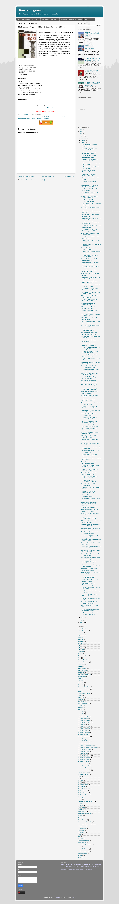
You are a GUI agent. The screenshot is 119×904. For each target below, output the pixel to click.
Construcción (81, 664)
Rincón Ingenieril (31, 10)
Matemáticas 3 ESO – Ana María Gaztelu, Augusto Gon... (90, 466)
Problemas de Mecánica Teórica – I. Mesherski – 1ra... (91, 278)
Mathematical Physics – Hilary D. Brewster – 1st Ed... (90, 248)
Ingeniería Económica (84, 726)
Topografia (81, 830)
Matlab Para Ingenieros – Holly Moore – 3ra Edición (89, 392)
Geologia (80, 699)
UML (79, 836)
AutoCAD (80, 639)
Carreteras (81, 647)
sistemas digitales (83, 853)
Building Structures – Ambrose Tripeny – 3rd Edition (89, 355)
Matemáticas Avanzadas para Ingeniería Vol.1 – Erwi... (89, 473)
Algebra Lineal (82, 628)
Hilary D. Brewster (29, 116)
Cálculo (80, 666)
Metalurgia (81, 797)
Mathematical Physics (60, 116)
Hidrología (80, 707)
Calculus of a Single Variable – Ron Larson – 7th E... (90, 322)
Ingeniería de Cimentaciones (86, 745)
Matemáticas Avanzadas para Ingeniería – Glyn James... (89, 455)
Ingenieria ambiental (83, 718)
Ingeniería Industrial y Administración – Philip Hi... (89, 481)
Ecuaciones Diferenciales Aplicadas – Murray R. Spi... (90, 348)
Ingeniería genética (83, 763)
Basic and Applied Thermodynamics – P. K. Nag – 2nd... (90, 285)
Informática (81, 712)
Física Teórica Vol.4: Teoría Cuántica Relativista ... (88, 156)
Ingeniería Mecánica (83, 741)
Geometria (81, 701)
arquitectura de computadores (87, 868)
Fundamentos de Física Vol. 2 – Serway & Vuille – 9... (89, 160)
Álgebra (80, 855)
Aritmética (80, 633)
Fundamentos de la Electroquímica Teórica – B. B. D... (90, 211)
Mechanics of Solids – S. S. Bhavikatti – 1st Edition (88, 562)
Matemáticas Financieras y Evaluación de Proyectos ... (89, 381)
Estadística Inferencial (84, 689)
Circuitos (80, 653)
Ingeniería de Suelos (83, 759)
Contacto (80, 19)
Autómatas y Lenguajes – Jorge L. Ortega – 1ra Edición (90, 528)
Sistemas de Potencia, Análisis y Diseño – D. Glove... (89, 374)
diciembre (84, 138)
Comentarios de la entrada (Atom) (35, 180)
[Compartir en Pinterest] (40, 114)
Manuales (80, 780)
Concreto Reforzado (83, 662)
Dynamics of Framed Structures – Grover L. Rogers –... (90, 469)
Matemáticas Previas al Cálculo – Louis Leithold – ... (90, 484)
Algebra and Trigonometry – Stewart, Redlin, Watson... (88, 344)
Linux (79, 776)
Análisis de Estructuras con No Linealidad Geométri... (89, 495)
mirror (53, 108)
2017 (81, 620)
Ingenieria (80, 714)
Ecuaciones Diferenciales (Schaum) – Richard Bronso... (90, 359)
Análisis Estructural (83, 630)
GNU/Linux (81, 697)
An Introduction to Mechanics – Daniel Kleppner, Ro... (89, 197)
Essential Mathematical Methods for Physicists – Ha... (90, 315)
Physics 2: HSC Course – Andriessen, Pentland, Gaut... (89, 171)
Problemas (81, 809)
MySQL (80, 799)
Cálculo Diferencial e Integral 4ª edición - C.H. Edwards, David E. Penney (93, 84)
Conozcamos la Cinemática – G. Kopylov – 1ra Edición (90, 186)
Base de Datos (82, 643)
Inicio (19, 19)
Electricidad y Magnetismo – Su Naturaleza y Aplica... (89, 193)
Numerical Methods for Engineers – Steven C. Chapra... (90, 573)
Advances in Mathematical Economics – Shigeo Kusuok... (90, 425)
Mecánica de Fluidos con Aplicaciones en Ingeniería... (89, 584)
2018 (81, 136)
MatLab (80, 782)
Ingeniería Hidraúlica (83, 734)
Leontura (58, 897)
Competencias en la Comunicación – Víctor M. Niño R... (90, 525)
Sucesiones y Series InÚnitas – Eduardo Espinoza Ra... (89, 422)
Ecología (80, 678)
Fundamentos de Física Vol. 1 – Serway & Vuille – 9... (89, 175)
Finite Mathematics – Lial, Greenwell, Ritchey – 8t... (88, 329)
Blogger (74, 897)
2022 (81, 129)
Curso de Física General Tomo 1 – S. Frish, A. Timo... (90, 215)
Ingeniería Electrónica (84, 728)
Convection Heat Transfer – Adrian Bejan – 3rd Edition (90, 551)
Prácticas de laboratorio (84, 813)
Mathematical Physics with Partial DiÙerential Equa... (90, 267)
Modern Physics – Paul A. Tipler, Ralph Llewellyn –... (89, 256)
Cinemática (81, 651)
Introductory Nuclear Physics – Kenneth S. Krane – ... (89, 414)
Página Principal (48, 176)
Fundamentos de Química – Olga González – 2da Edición (90, 613)
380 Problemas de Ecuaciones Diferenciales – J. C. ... (89, 396)
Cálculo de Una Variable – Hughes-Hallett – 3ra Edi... (90, 296)
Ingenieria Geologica (83, 716)
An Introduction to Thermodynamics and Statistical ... (90, 241)
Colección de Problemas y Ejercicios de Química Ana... (91, 521)
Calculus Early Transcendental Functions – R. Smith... (89, 429)
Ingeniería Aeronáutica (84, 720)
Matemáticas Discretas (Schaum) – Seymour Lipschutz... (90, 462)
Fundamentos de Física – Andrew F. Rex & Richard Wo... (91, 167)
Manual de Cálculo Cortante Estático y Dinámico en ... (91, 458)
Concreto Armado (82, 660)
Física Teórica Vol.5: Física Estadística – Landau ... (88, 200)
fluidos (79, 847)
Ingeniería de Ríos (83, 753)
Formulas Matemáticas (84, 693)
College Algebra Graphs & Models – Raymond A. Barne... (90, 436)
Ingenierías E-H (35, 19)
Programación (82, 811)
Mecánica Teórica (83, 790)
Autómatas (81, 641)
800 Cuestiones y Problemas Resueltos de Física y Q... (89, 506)
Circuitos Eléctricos (83, 655)
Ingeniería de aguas (83, 761)
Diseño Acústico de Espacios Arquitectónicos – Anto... (89, 152)
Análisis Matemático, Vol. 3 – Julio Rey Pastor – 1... (90, 451)
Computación (93, 866)
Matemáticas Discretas (84, 788)
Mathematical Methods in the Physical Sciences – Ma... (89, 366)
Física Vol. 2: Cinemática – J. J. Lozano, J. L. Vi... (89, 536)
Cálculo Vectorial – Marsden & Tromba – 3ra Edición (89, 307)
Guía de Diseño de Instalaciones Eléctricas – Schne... (90, 606)
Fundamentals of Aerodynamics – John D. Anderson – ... (90, 281)
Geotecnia (80, 705)
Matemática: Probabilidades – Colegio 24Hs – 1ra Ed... (89, 407)
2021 (81, 131)
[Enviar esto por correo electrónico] (33, 114)
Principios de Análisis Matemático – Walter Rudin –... (90, 340)
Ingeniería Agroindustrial (84, 722)
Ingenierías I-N (45, 19)
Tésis (79, 834)
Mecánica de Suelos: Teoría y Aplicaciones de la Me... (89, 576)
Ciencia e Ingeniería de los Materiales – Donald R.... (88, 304)
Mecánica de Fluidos (83, 795)
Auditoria (80, 637)
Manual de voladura (75, 868)
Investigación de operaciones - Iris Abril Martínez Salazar (91, 47)
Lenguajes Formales (83, 774)
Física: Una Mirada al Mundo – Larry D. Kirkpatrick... (89, 145)
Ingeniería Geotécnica (84, 732)
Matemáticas (64, 19)
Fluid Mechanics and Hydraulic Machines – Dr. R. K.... (89, 477)
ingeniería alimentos (83, 849)
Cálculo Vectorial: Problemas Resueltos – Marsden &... (89, 385)
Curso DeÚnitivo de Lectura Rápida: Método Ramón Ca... (91, 539)
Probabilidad (81, 807)
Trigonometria (81, 832)
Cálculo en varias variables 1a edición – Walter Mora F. (92, 59)
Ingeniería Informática (84, 736)
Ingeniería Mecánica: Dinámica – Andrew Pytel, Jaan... (90, 351)
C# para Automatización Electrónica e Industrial (91, 71)
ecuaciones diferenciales (84, 844)
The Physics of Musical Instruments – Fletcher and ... (90, 163)
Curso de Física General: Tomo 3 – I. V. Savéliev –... (90, 440)
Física (79, 695)
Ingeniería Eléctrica (83, 730)
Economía (80, 680)
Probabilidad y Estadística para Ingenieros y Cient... (89, 377)
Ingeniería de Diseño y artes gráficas (88, 747)
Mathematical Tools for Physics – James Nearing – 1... (90, 259)
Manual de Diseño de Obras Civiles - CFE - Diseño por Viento (92, 34)
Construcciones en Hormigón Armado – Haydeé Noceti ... (89, 503)
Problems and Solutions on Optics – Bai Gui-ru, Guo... (90, 219)
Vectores (80, 838)
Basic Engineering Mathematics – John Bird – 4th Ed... (90, 433)
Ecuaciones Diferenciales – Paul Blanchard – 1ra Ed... (89, 300)
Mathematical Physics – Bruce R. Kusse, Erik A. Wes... (90, 270)
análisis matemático (83, 840)
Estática (80, 691)
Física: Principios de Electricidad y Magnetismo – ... (90, 237)
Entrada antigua (68, 176)
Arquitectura (81, 635)
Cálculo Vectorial (82, 670)
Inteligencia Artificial (83, 772)
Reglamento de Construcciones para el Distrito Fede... (89, 569)
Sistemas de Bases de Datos (86, 824)
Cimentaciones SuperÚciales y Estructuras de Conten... (89, 532)
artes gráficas (89, 869)
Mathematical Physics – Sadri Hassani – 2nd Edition (89, 149)
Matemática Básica (83, 784)
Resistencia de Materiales (85, 822)
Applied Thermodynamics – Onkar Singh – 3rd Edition (90, 499)
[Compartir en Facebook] (38, 114)
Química (80, 815)
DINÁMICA (81, 672)
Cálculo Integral (82, 668)
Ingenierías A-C (26, 19)
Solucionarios (72, 19)
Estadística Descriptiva (84, 687)
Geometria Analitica (83, 703)
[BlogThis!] (35, 114)
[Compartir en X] (36, 114)
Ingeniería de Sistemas (84, 755)
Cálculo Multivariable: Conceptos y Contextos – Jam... (90, 565)
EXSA (68, 869)
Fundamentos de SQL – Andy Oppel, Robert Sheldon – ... (89, 388)
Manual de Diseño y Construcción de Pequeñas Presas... (90, 610)
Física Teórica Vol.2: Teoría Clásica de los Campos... (90, 189)
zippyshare (40, 108)
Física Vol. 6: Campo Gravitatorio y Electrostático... (90, 591)
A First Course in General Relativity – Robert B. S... (90, 208)
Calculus (80, 645)
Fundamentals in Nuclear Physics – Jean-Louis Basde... (90, 263)
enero (83, 617)
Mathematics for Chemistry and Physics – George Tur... (89, 289)
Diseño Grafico (82, 676)
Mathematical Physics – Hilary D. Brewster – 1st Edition (33, 118)
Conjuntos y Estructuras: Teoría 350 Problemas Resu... (91, 447)
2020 (81, 133)
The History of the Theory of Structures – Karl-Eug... (88, 492)
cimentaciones (82, 842)
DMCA (86, 19)
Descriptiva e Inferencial (84, 674)
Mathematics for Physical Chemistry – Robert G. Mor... (90, 293)
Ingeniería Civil (82, 724)
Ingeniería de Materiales (84, 749)
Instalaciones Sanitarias (84, 770)
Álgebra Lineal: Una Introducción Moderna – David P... (90, 370)
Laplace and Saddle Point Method (44, 116)
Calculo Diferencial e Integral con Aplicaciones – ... (90, 318)
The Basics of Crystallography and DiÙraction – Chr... (90, 410)
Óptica (79, 857)
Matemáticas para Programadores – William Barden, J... (91, 558)
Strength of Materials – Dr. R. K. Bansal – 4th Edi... (89, 580)
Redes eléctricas (82, 820)
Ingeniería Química (83, 743)
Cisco (79, 658)
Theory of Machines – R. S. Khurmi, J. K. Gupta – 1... (90, 488)
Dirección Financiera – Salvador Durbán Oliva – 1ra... (89, 510)
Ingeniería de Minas (83, 751)
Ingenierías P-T (54, 19)
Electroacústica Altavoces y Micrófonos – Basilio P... (88, 182)
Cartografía (81, 649)
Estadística (81, 685)
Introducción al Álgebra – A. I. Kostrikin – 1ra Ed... (89, 311)
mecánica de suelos (83, 851)
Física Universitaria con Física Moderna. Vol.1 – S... (89, 418)
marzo (83, 140)
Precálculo (81, 805)
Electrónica (81, 682)
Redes (79, 817)
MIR (79, 778)
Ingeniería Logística (83, 739)
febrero (83, 142)
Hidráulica (80, 709)
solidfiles (47, 108)
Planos (80, 803)
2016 (81, 622)
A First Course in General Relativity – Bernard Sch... (90, 234)
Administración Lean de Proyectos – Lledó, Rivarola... (91, 547)
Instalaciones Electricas (84, 768)
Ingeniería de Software (84, 757)
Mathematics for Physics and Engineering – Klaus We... (89, 230)
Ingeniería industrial (83, 765)
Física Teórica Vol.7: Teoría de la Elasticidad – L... (90, 222)
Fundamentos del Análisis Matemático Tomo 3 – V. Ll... (89, 399)
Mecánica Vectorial (83, 792)
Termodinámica (82, 828)
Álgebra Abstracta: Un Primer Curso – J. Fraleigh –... (90, 337)
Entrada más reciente (26, 176)
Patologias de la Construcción (86, 801)
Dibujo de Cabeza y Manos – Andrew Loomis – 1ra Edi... (89, 517)
